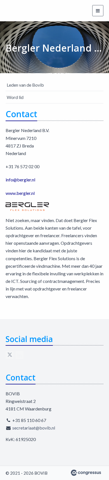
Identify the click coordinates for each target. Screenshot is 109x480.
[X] (9, 355)
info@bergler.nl (20, 179)
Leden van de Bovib (25, 84)
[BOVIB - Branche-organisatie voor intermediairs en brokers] (27, 10)
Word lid (15, 97)
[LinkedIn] (19, 355)
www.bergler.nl (20, 193)
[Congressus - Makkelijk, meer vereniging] (85, 473)
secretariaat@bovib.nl (33, 427)
